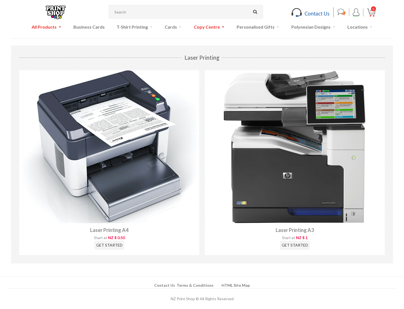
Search (255, 12)
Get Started (109, 245)
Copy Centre (207, 26)
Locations (357, 26)
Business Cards (89, 26)
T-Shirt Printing (132, 26)
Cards (171, 26)
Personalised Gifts (256, 26)
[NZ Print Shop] (56, 12)
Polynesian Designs (311, 26)
